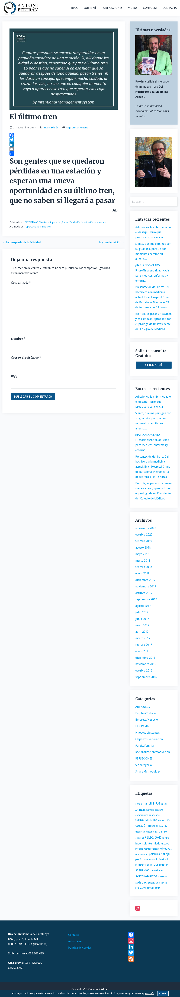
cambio (150, 809)
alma (137, 803)
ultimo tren (45, 226)
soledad (141, 882)
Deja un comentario (77, 127)
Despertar (163, 826)
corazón (141, 826)
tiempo (164, 883)
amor (155, 803)
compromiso (141, 815)
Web (14, 376)
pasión (138, 859)
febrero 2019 (143, 541)
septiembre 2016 (146, 677)
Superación (154, 882)
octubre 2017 (143, 593)
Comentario (21, 282)
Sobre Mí (90, 8)
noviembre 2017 (145, 586)
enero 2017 (142, 651)
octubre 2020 (143, 534)
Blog (74, 8)
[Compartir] (63, 153)
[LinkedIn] (63, 144)
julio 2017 (141, 612)
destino (150, 831)
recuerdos (152, 864)
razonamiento (150, 859)
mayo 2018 (142, 554)
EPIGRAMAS (31, 222)
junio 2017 (142, 619)
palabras (154, 854)
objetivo (155, 848)
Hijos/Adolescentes (147, 732)
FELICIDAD (153, 837)
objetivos (166, 848)
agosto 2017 (143, 605)
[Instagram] (153, 908)
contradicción (164, 820)
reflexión (163, 864)
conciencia (154, 815)
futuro (165, 837)
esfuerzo (161, 831)
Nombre (18, 338)
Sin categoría (143, 765)
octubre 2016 (143, 670)
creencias (153, 825)
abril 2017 (142, 631)
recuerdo (140, 864)
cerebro (159, 810)
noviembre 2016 (145, 664)
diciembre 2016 (145, 657)
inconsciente (143, 843)
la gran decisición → (112, 242)
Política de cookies (80, 947)
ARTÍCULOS (142, 706)
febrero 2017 (143, 644)
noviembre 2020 (145, 528)
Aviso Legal (75, 941)
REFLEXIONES (143, 758)
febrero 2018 (143, 567)
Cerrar (162, 994)
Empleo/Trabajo (145, 713)
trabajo (139, 888)
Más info (149, 993)
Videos (132, 8)
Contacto (170, 8)
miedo (156, 843)
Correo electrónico (26, 357)
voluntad (148, 888)
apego (164, 804)
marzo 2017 (142, 638)
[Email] (63, 149)
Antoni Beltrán (51, 127)
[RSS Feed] (150, 959)
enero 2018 (142, 573)
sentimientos (146, 876)
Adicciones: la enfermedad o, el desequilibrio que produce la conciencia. (153, 232)
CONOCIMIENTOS (146, 820)
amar (144, 803)
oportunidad (32, 226)
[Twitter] (63, 139)
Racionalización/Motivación (91, 222)
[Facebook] (63, 135)
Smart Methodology (147, 771)
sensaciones (156, 870)
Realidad (163, 859)
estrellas (139, 838)
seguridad (142, 870)
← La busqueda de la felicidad (21, 242)
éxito (157, 888)
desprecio (140, 831)
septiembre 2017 (146, 599)
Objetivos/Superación (50, 222)
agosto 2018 (143, 547)
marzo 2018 (142, 560)
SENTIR (162, 876)
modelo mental (143, 848)
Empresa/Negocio (146, 719)
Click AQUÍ (153, 365)
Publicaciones (112, 8)
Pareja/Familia (69, 222)
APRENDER (140, 810)
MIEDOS (165, 843)
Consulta (150, 8)
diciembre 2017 (145, 580)
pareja (165, 854)
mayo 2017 (142, 625)
